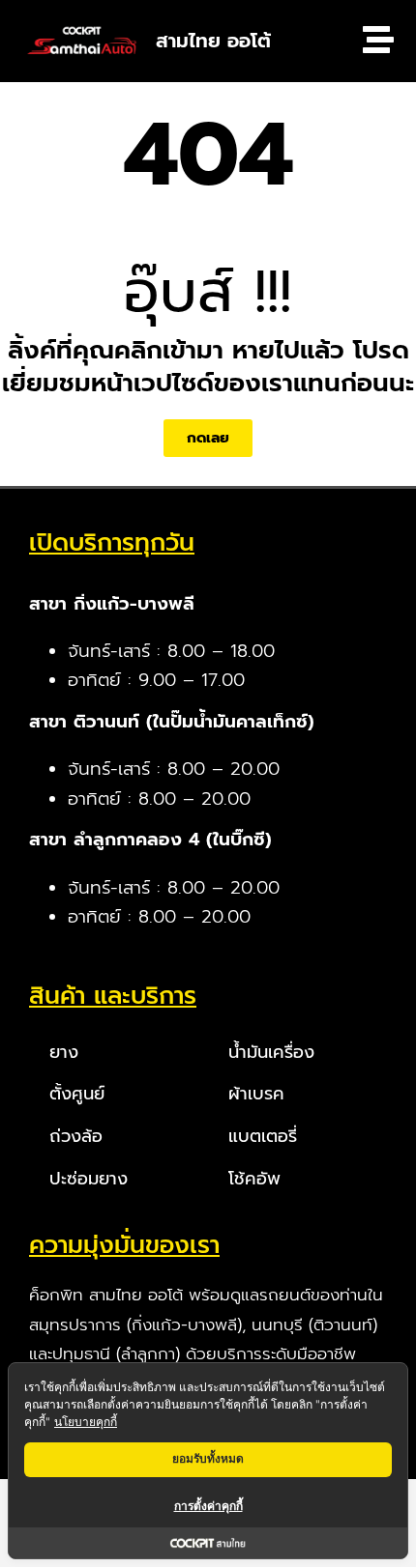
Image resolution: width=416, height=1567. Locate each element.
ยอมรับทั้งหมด (208, 1458)
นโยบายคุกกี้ (85, 1421)
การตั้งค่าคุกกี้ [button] (208, 1505)
